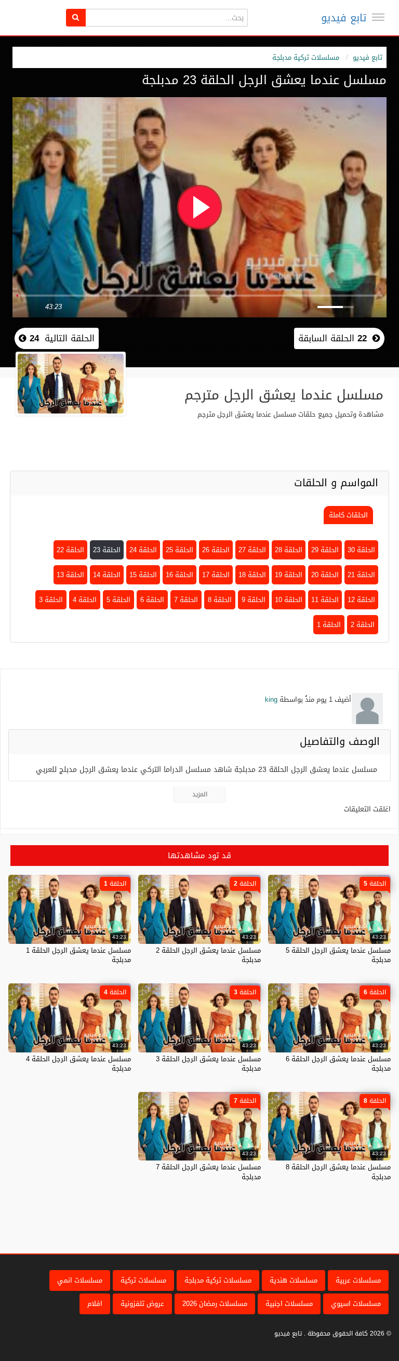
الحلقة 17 (216, 574)
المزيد (199, 794)
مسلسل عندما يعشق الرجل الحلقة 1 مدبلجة (78, 955)
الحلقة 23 (107, 549)
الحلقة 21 (361, 574)
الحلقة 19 (288, 574)
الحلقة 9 (253, 599)
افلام (94, 1303)
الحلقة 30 (361, 549)
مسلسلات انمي (79, 1280)
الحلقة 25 (179, 549)
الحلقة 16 (179, 574)
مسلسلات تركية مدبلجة (305, 57)
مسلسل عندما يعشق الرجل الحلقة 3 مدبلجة (208, 1063)
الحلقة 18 (252, 574)
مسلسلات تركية (143, 1280)
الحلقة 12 (361, 599)
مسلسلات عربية (358, 1280)
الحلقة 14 (107, 574)
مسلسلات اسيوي (356, 1303)
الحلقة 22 (70, 549)
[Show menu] (378, 17)
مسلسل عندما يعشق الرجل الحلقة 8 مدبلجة (338, 1171)
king (271, 699)
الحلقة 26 (216, 549)
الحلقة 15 (143, 574)
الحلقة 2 (363, 624)
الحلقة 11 (325, 599)
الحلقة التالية (60, 338)
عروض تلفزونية (142, 1303)
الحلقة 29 (325, 549)
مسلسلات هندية (293, 1280)
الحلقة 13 (70, 574)
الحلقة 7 (186, 599)
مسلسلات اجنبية (289, 1303)
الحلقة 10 (288, 599)
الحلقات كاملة (348, 515)
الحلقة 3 (51, 599)
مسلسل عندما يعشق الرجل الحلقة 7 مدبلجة (208, 1171)
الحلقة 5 (118, 599)
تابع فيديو (343, 18)
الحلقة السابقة (332, 338)
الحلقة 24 (143, 549)
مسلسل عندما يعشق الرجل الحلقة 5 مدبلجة (338, 955)
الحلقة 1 (329, 624)
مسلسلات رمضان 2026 (214, 1303)
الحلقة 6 (152, 599)
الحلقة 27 (252, 549)
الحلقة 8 (220, 599)
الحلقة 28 (288, 549)
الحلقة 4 (85, 599)
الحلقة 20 (325, 574)
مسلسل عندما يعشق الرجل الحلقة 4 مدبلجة (78, 1063)
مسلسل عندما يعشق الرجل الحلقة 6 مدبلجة (338, 1063)
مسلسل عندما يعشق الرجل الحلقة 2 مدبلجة (208, 955)
